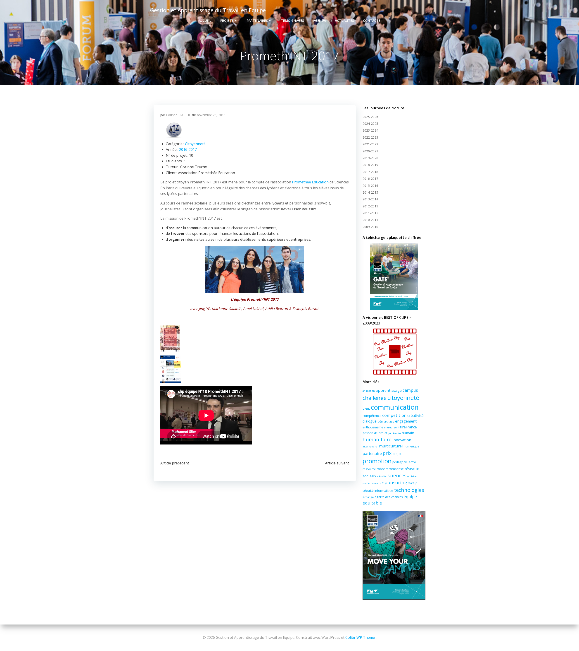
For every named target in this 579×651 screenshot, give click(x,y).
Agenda (319, 20)
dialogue (370, 421)
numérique (411, 446)
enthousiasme (373, 427)
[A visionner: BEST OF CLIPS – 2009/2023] (394, 352)
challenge (375, 397)
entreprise (390, 427)
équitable (372, 503)
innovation (401, 439)
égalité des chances (389, 497)
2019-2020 (370, 158)
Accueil (205, 20)
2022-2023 (370, 137)
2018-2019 (370, 165)
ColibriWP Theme (360, 637)
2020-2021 (370, 151)
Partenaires (257, 20)
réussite (382, 476)
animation (369, 390)
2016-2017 (188, 149)
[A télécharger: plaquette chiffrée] (394, 276)
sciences (396, 475)
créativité (415, 415)
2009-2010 (370, 227)
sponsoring (394, 482)
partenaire (372, 453)
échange (368, 497)
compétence (372, 415)
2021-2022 (370, 144)
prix (387, 452)
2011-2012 (370, 213)
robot (381, 469)
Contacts (371, 20)
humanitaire (377, 439)
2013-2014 (370, 199)
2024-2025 (370, 123)
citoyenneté (403, 398)
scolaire (412, 476)
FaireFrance (407, 427)
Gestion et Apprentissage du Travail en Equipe (208, 10)
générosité (394, 433)
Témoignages (292, 20)
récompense (395, 469)
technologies (409, 489)
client (366, 408)
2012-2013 (370, 206)
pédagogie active (404, 462)
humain (408, 432)
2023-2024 (370, 130)
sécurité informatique (378, 490)
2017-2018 (370, 172)
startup (412, 483)
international (370, 446)
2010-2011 (370, 220)
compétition (394, 415)
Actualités (344, 20)
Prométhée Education (310, 182)
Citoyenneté (195, 143)
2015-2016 (370, 185)
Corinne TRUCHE (178, 115)
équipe (410, 496)
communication (394, 407)
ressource (369, 469)
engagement (406, 421)
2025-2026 (370, 117)
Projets (227, 20)
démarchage (385, 421)
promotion (377, 461)
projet (397, 454)
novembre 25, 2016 (211, 115)
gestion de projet (375, 433)
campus (410, 390)
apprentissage (389, 390)
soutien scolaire (372, 483)
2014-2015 (370, 192)
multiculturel (391, 446)
